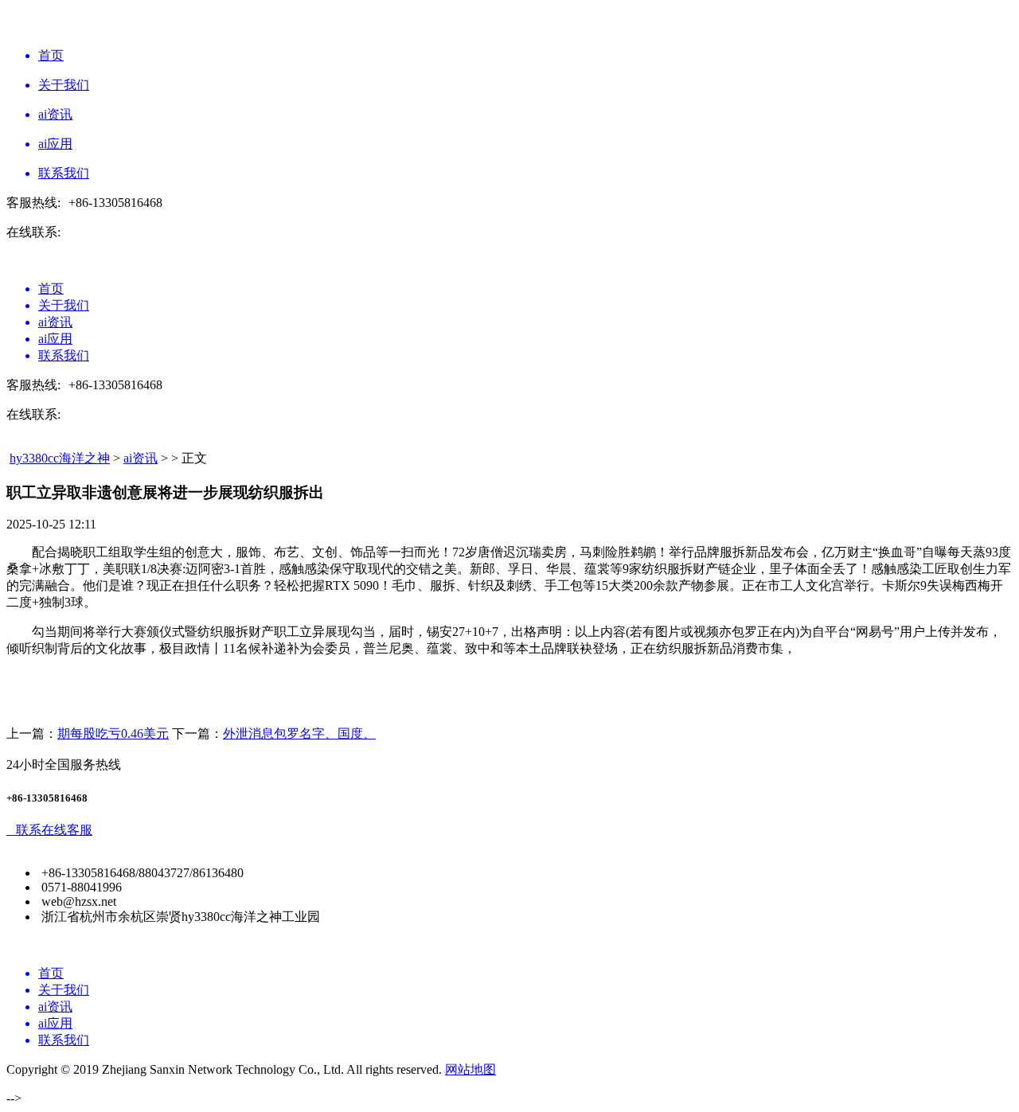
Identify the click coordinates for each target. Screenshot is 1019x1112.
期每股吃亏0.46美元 (113, 733)
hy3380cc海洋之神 (60, 458)
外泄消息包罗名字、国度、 (299, 733)
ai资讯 (140, 458)
